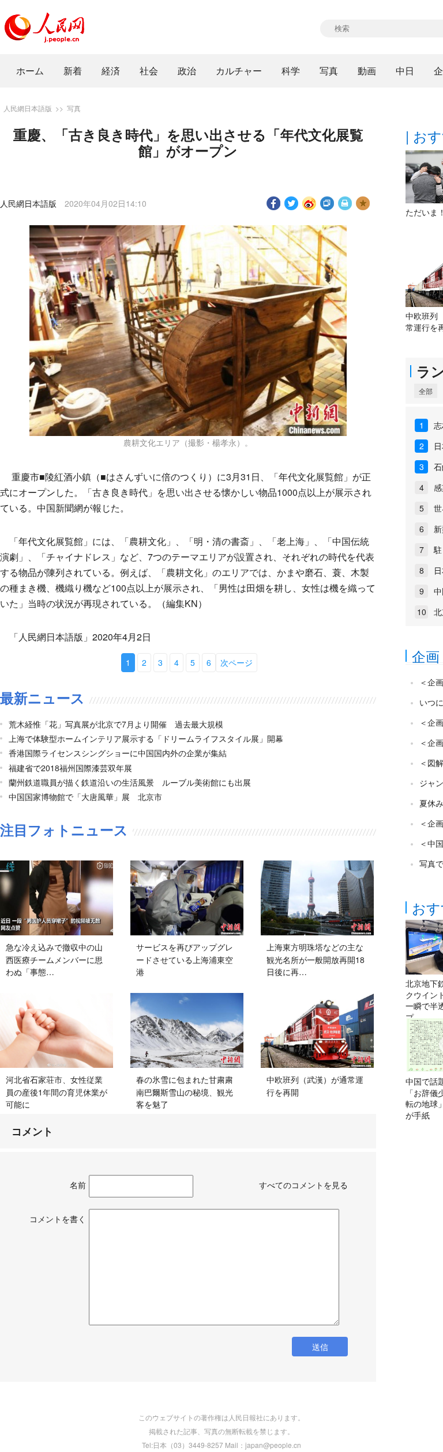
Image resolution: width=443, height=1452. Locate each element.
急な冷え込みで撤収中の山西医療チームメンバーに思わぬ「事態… (54, 959)
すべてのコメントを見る (303, 1185)
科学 (290, 70)
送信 (320, 1346)
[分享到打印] (345, 203)
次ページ (236, 662)
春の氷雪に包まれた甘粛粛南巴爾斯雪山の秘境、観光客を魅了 (184, 1092)
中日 (405, 70)
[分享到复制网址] (327, 203)
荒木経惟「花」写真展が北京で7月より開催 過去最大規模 (116, 724)
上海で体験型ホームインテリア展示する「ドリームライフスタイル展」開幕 (146, 738)
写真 (329, 70)
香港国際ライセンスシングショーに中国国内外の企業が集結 (118, 753)
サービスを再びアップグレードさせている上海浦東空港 (184, 959)
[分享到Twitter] (291, 203)
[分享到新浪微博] (309, 203)
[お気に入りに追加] (363, 203)
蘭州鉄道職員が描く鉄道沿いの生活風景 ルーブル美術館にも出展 (130, 782)
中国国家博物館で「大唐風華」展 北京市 (85, 796)
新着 (72, 70)
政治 (187, 70)
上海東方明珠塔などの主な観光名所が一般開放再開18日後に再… (315, 959)
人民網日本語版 (27, 108)
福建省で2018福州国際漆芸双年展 (70, 768)
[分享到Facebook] (273, 203)
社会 (149, 70)
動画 (367, 70)
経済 (111, 70)
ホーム (30, 70)
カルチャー (239, 70)
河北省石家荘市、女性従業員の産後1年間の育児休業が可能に (56, 1092)
